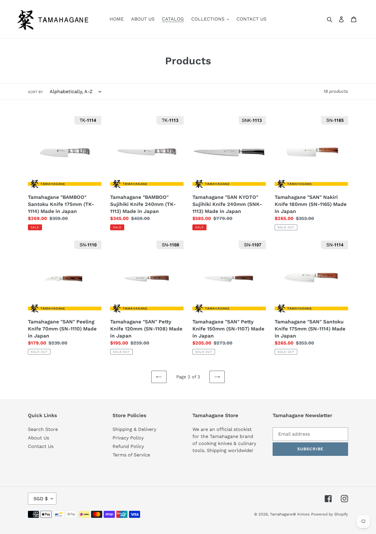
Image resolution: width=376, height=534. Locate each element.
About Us (38, 438)
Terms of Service (131, 455)
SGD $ (40, 498)
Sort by (35, 92)
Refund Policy (128, 446)
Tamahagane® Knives (290, 514)
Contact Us (40, 446)
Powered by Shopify (329, 514)
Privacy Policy (128, 438)
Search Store (43, 429)
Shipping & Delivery (134, 429)
